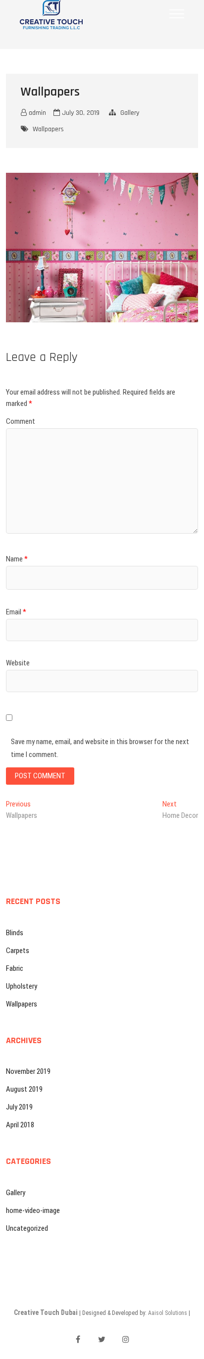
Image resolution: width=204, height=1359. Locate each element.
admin (36, 112)
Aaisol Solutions (167, 1312)
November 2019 (28, 1071)
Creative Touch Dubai (46, 1312)
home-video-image (33, 1210)
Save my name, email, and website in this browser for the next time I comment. (100, 748)
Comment (20, 421)
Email (16, 611)
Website (18, 662)
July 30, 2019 (80, 112)
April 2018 (20, 1124)
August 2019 (24, 1089)
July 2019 (19, 1107)
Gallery (129, 112)
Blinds (14, 932)
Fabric (14, 968)
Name (17, 558)
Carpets (17, 950)
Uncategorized (27, 1228)
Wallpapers (48, 129)
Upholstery (21, 986)
